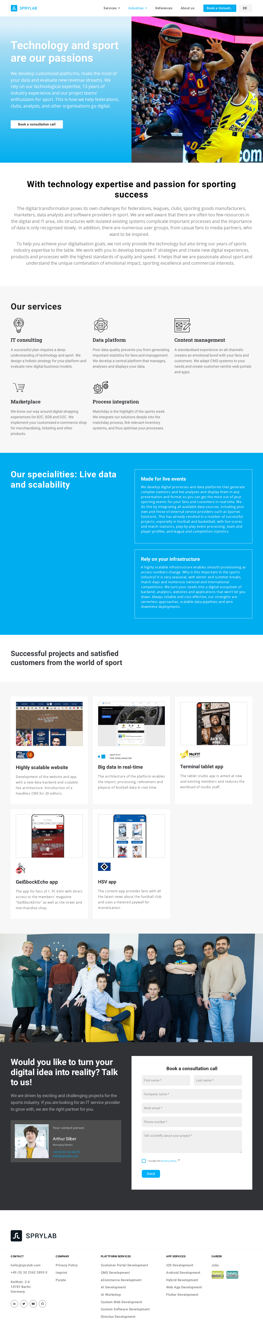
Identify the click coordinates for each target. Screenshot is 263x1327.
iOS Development (179, 1265)
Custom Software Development (125, 1309)
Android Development (183, 1273)
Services (110, 8)
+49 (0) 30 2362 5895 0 (29, 1272)
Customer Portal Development (124, 1265)
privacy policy (168, 1160)
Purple (61, 1280)
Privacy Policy (67, 1265)
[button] (219, 8)
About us (187, 8)
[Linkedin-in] (14, 1303)
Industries (136, 8)
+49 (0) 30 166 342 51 (67, 1152)
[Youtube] (33, 1303)
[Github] (42, 1303)
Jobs (215, 1265)
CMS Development (115, 1273)
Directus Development (118, 1317)
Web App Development (184, 1287)
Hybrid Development (182, 1280)
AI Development (113, 1287)
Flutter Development (182, 1295)
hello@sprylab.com (65, 1156)
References (163, 8)
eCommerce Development (121, 1280)
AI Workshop (111, 1295)
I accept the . (162, 1160)
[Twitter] (24, 1303)
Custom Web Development (121, 1302)
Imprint (61, 1273)
